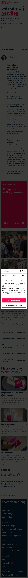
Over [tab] (23, 275)
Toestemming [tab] (5, 275)
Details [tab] (14, 275)
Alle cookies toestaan (14, 300)
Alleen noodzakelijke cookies (14, 305)
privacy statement (21, 294)
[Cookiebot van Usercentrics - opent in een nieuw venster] (20, 271)
